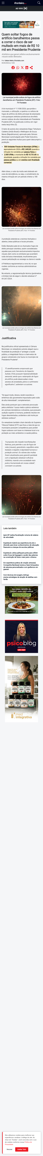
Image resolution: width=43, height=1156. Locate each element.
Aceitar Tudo (21, 1149)
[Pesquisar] (39, 3)
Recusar (9, 1149)
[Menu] (3, 3)
